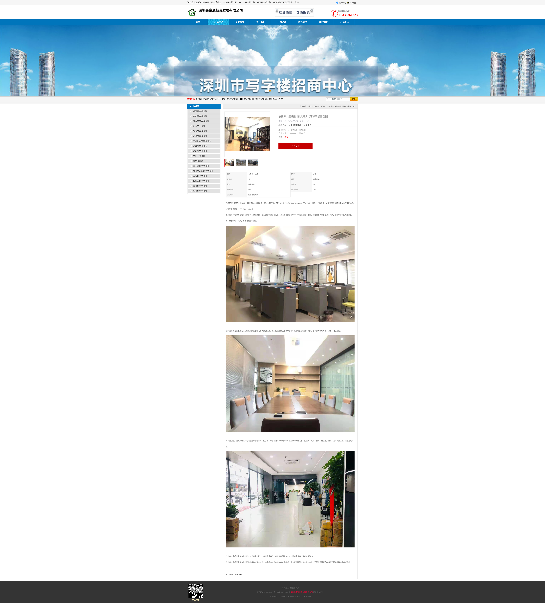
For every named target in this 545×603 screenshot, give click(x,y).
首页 (198, 22)
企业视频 (239, 22)
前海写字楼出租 (200, 131)
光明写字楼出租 (200, 151)
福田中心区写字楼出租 (203, 171)
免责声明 (291, 597)
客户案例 (323, 22)
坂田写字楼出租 (200, 191)
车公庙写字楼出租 (201, 181)
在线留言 (295, 146)
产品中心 (218, 22)
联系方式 (302, 22)
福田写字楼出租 (200, 111)
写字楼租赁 (306, 125)
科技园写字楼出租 (201, 121)
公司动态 (281, 22)
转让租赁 (297, 125)
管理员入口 (299, 597)
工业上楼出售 (199, 156)
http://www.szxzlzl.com (234, 574)
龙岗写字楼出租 (200, 136)
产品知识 (344, 22)
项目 (290, 125)
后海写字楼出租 (200, 176)
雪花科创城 (198, 161)
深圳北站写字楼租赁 (202, 141)
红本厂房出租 (199, 126)
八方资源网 (283, 597)
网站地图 (307, 597)
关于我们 (260, 22)
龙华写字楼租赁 (200, 146)
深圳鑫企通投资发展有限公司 (302, 592)
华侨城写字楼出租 (201, 166)
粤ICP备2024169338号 (282, 592)
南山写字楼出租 (200, 186)
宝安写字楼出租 (200, 116)
